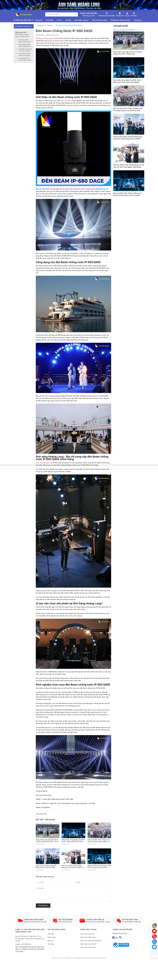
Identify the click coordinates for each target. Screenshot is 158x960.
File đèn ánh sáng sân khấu (120, 20)
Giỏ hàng (51, 944)
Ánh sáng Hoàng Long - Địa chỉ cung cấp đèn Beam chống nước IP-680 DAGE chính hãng (25, 50)
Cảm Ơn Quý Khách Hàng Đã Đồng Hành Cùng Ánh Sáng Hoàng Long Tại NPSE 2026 (46, 867)
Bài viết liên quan (45, 819)
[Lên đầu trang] (154, 956)
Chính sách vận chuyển (88, 944)
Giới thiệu (49, 20)
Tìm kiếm (51, 934)
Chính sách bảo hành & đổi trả (90, 940)
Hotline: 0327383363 (23, 944)
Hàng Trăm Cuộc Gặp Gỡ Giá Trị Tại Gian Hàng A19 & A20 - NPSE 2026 (47, 841)
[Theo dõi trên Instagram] (120, 937)
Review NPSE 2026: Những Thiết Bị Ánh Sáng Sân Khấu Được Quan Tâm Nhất (99, 867)
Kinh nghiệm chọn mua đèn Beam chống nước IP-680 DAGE (25, 59)
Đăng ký (51, 940)
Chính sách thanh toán (88, 947)
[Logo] (24, 14)
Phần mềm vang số (81, 20)
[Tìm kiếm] (76, 14)
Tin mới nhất (120, 26)
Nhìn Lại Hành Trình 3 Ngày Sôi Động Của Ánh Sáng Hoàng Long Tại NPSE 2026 (99, 841)
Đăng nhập (51, 937)
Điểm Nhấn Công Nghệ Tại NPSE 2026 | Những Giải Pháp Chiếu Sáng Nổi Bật (73, 841)
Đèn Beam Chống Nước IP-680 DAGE (24, 26)
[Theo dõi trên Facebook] (113, 937)
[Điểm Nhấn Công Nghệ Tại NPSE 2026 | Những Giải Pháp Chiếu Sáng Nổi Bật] (73, 830)
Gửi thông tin (43, 905)
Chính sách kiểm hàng (88, 937)
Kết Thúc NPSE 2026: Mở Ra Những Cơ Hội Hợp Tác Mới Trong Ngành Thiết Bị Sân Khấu (73, 867)
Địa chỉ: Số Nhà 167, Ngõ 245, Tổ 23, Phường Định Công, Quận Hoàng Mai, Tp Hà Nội (29, 938)
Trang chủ (38, 20)
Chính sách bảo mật (87, 934)
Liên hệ (68, 20)
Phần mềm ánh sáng (99, 20)
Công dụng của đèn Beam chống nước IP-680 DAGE (25, 45)
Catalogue (137, 20)
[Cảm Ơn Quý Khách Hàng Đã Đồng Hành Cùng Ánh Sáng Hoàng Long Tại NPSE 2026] (47, 856)
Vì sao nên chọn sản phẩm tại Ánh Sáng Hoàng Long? (25, 54)
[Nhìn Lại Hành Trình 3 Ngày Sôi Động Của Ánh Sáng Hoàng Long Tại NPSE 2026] (99, 830)
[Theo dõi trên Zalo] (117, 937)
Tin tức (59, 20)
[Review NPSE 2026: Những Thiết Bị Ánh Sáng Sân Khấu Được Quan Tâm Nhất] (99, 856)
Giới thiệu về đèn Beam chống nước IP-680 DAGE (25, 41)
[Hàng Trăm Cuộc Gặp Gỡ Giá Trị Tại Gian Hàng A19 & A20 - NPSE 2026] (47, 830)
